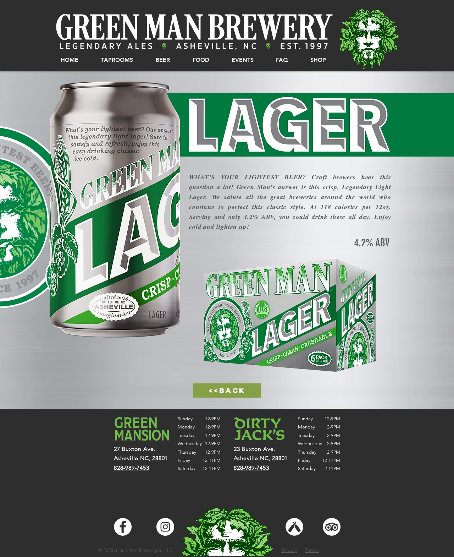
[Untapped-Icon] (294, 527)
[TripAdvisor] (331, 527)
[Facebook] (123, 527)
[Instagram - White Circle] (165, 527)
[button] (117, 60)
